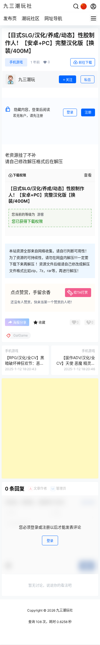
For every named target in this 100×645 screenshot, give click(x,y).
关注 (69, 80)
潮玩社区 (30, 18)
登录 (70, 112)
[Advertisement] (50, 428)
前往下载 (85, 62)
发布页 (10, 18)
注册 (88, 112)
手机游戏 (16, 62)
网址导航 (53, 18)
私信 (87, 80)
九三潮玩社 (64, 610)
